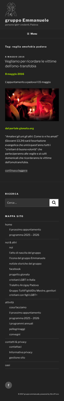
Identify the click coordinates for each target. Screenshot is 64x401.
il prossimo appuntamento (25, 229)
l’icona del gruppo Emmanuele (27, 258)
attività (9, 302)
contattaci (15, 346)
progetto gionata (19, 274)
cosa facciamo (17, 307)
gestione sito (17, 357)
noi (11, 247)
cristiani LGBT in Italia (22, 279)
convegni (14, 334)
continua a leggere (16, 170)
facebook (14, 269)
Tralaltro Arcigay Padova (24, 285)
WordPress (54, 394)
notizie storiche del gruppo (25, 263)
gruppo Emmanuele (27, 20)
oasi (7, 365)
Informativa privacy (20, 352)
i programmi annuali (21, 323)
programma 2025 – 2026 (24, 234)
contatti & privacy (15, 342)
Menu (34, 33)
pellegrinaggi (17, 329)
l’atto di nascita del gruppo (25, 252)
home (8, 224)
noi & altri (11, 242)
